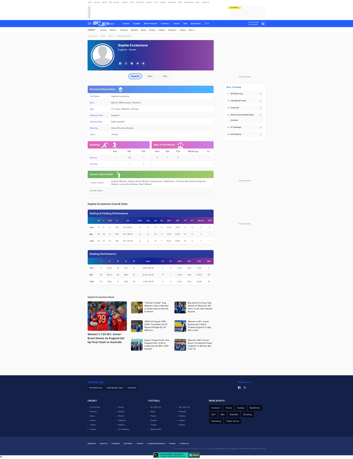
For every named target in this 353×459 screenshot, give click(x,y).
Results (134, 30)
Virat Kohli (234, 108)
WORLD (97, 2)
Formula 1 (165, 23)
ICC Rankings (235, 127)
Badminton (196, 23)
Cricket (126, 23)
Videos (162, 30)
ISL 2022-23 (156, 407)
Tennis (176, 23)
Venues (93, 429)
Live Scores (95, 407)
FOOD (132, 2)
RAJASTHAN (189, 2)
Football (136, 23)
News (143, 30)
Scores (103, 30)
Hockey (240, 408)
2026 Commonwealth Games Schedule (242, 117)
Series (113, 30)
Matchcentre (156, 429)
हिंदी (110, 2)
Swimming (216, 421)
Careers (172, 443)
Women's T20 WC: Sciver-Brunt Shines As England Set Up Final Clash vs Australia (106, 338)
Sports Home (92, 36)
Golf (185, 23)
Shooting (247, 414)
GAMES (163, 2)
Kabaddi (234, 414)
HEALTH (149, 2)
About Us (103, 443)
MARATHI (205, 2)
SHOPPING (172, 2)
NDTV (90, 2)
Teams (183, 30)
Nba (223, 414)
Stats (165, 76)
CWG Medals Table (238, 101)
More (191, 30)
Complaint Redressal (156, 443)
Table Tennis (232, 421)
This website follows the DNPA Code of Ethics (193, 449)
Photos (152, 30)
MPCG (198, 2)
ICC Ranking (123, 429)
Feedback (116, 443)
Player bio (135, 76)
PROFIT (104, 2)
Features (172, 30)
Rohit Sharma (235, 134)
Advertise (92, 443)
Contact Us (184, 443)
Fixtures (124, 30)
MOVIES (116, 2)
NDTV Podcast (150, 23)
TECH (156, 2)
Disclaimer (128, 443)
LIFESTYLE (140, 2)
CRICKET (124, 2)
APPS (180, 2)
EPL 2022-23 (184, 407)
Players (111, 36)
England (122, 49)
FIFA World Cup (236, 94)
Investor (140, 443)
